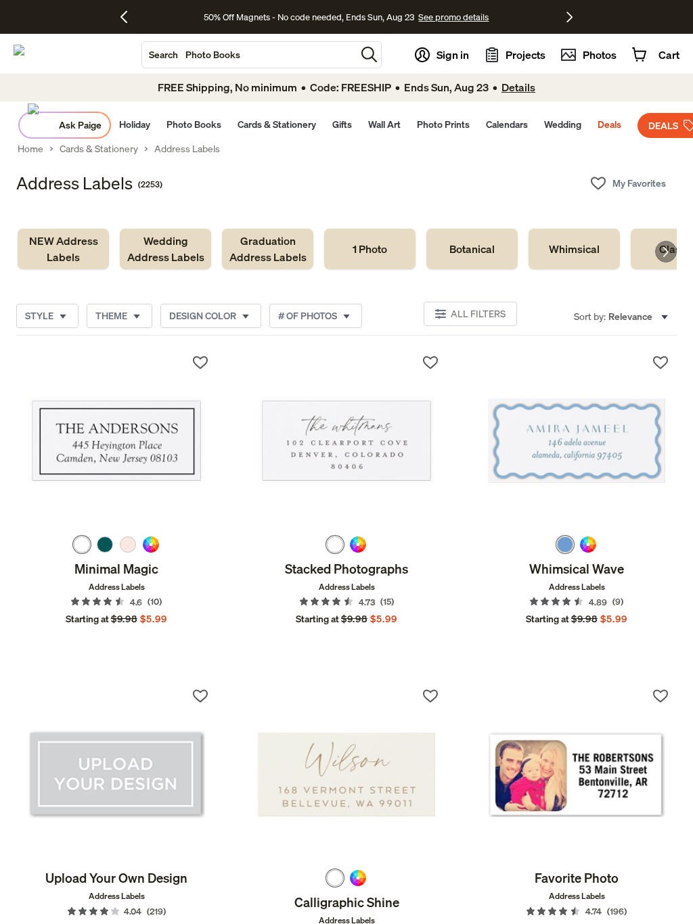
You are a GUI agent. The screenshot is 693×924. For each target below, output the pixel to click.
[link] (63, 249)
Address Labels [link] (187, 149)
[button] (369, 54)
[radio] (81, 544)
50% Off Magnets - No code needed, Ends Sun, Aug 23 (309, 17)
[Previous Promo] (128, 17)
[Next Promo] (569, 16)
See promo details (453, 17)
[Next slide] (666, 251)
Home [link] (30, 149)
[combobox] (249, 55)
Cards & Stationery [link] (99, 149)
